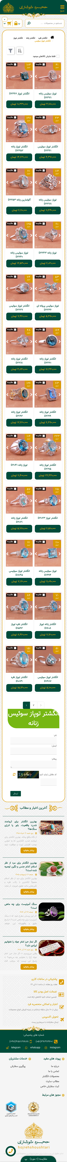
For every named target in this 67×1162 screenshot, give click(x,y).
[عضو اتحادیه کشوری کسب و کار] (11, 1109)
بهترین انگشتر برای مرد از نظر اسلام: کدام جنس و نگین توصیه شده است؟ (20, 867)
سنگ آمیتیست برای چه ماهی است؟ (20, 906)
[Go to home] (52, 37)
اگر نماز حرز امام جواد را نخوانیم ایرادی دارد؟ (20, 944)
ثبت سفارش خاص (49, 1087)
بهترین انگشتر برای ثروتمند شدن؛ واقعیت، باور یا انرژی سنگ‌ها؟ (20, 825)
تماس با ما (53, 1071)
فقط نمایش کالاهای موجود (44, 56)
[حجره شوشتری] (33, 7)
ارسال (15, 793)
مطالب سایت (52, 1081)
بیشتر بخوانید (28, 850)
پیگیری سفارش (18, 1066)
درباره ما (55, 1066)
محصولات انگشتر (50, 1076)
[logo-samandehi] (33, 1109)
